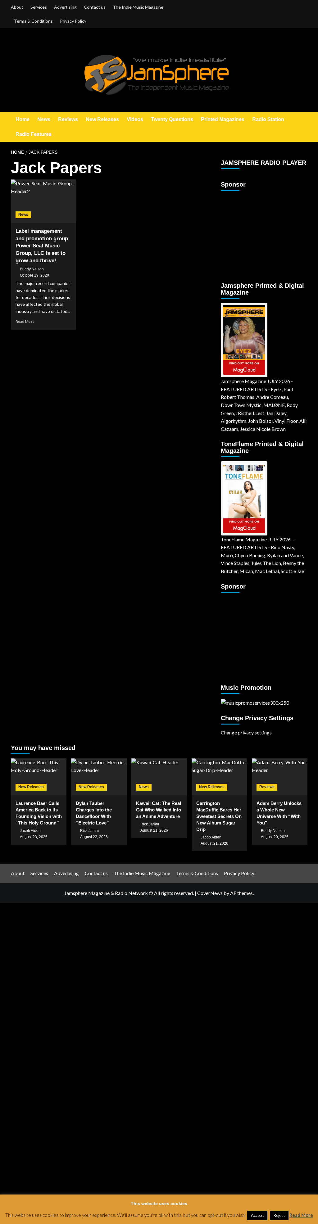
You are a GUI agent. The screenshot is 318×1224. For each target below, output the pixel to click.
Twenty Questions (172, 119)
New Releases (102, 119)
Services (38, 7)
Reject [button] (279, 1215)
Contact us (95, 7)
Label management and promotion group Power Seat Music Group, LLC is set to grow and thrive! (42, 246)
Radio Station (268, 119)
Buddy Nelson (32, 269)
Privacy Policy (73, 21)
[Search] (303, 127)
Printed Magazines (222, 119)
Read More (25, 321)
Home (23, 119)
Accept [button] (257, 1215)
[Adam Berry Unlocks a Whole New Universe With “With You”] (279, 776)
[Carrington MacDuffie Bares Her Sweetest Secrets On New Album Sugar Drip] (219, 776)
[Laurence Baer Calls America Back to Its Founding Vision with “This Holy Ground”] (38, 776)
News (43, 119)
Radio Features (34, 134)
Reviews (68, 119)
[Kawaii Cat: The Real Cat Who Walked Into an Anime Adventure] (159, 776)
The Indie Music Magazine (138, 7)
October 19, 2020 (34, 275)
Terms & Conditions (33, 21)
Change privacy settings (246, 732)
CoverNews (210, 893)
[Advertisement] (259, 234)
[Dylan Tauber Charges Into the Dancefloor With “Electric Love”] (99, 776)
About (17, 7)
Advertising (65, 7)
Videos (135, 119)
